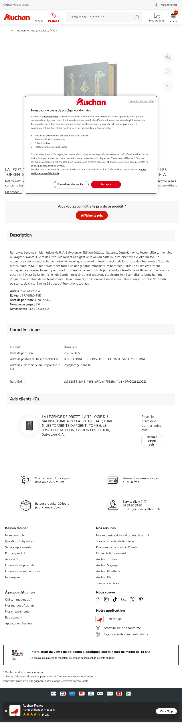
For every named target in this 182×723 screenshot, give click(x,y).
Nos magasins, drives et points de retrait (122, 535)
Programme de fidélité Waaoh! (117, 547)
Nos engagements (17, 611)
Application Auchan (18, 623)
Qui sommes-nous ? (18, 599)
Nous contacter (15, 535)
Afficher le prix (92, 215)
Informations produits (19, 565)
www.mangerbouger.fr (75, 681)
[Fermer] (6, 711)
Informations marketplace (22, 571)
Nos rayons (12, 577)
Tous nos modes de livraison (115, 541)
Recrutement (13, 617)
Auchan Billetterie (108, 571)
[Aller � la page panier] (173, 17)
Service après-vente (18, 547)
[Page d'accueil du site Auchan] (16, 17)
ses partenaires (50, 116)
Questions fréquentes (19, 541)
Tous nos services (107, 583)
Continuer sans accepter (141, 101)
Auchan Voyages (107, 565)
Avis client (11, 559)
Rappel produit (15, 553)
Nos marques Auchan (19, 605)
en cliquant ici (35, 672)
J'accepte (106, 184)
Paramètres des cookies (71, 184)
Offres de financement (111, 553)
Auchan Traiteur (107, 559)
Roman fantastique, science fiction (37, 30)
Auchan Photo (105, 577)
